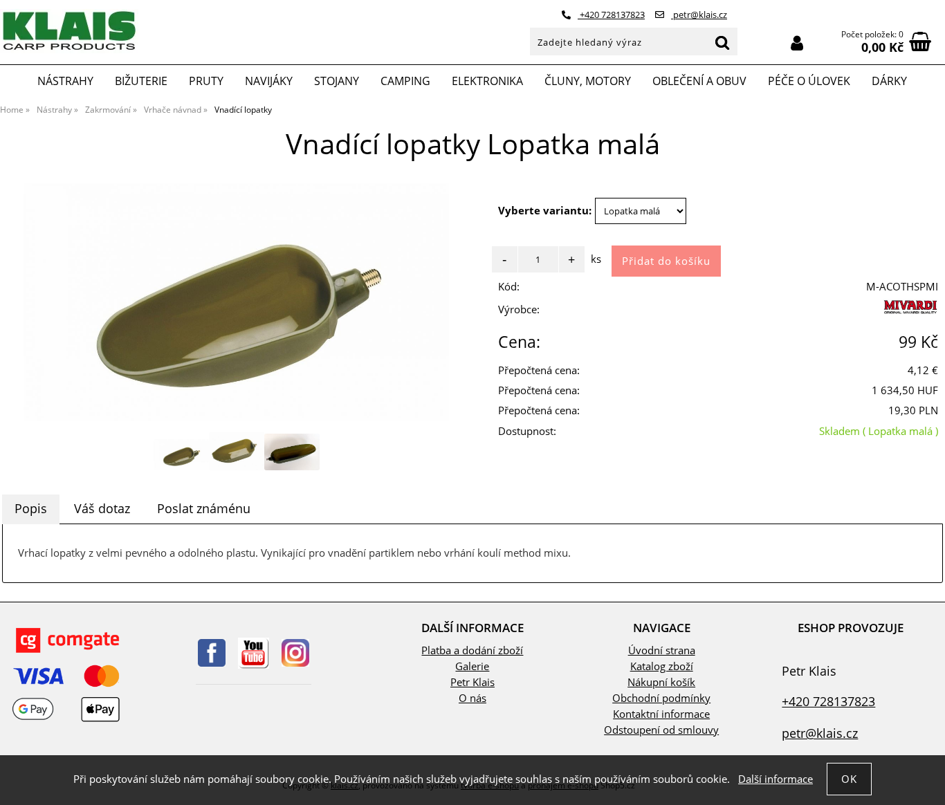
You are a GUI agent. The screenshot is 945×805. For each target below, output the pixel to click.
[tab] (30, 509)
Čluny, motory (587, 81)
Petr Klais (472, 682)
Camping (405, 81)
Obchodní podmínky (661, 698)
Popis (31, 508)
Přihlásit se (797, 43)
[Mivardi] (909, 313)
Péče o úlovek (809, 81)
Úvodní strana (661, 650)
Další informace (775, 779)
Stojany (336, 81)
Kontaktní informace (661, 714)
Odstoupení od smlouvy (661, 730)
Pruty (206, 81)
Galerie (472, 666)
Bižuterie (141, 81)
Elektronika (487, 81)
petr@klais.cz (699, 14)
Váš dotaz (102, 508)
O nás (472, 698)
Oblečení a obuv (699, 81)
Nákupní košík (661, 682)
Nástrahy (65, 81)
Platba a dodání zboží (472, 650)
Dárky (889, 81)
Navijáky (269, 81)
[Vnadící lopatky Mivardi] (236, 302)
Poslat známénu (203, 508)
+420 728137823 (611, 14)
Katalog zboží (661, 666)
